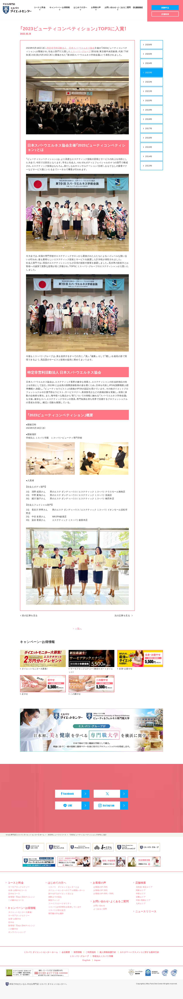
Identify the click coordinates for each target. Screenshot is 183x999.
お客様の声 (96, 7)
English (86, 960)
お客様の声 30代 (100, 890)
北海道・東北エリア (144, 886)
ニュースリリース (146, 911)
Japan (97, 960)
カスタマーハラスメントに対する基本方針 (139, 952)
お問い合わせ (99, 905)
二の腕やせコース (16, 900)
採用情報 (78, 952)
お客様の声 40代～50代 (103, 893)
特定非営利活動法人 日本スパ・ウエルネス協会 (71, 47)
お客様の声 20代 (100, 886)
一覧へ (78, 628)
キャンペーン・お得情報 (22, 908)
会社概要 (66, 952)
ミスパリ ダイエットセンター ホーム (41, 952)
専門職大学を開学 (56, 913)
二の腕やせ (13, 928)
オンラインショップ (17, 932)
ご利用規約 (90, 952)
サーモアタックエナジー (19, 886)
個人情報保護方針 (108, 952)
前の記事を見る (30, 615)
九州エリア (141, 903)
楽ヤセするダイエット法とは (60, 893)
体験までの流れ (55, 896)
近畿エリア (141, 896)
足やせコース (14, 893)
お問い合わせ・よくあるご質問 (111, 901)
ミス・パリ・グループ (81, 51)
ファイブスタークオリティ (59, 903)
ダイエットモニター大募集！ (20, 912)
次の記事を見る (122, 615)
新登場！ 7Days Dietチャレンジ (21, 896)
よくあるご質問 (118, 7)
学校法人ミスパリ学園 (103, 956)
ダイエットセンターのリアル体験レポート (66, 890)
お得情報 (59, 7)
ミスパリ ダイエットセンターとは (63, 886)
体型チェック (54, 900)
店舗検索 (140, 882)
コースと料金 (39, 7)
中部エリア (141, 893)
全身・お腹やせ (14, 918)
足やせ (11, 922)
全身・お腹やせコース (17, 890)
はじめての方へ (80, 7)
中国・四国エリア (143, 900)
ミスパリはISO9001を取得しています (64, 906)
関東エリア (141, 890)
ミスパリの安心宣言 (57, 910)
